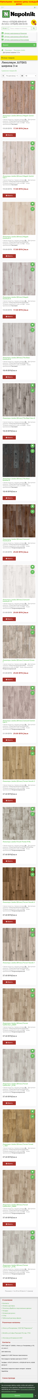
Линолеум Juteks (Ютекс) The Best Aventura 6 (16, 358)
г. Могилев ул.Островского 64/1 (12, 1338)
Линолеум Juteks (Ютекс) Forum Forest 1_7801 (18, 1145)
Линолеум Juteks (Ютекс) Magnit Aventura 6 (15, 298)
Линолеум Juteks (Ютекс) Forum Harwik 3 (19, 781)
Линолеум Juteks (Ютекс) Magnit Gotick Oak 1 (18, 177)
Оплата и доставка (9, 1306)
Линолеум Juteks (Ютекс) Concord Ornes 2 (18, 661)
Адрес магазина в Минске (15, 33)
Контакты (6, 1303)
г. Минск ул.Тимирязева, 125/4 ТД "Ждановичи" (17, 1328)
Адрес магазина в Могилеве (16, 40)
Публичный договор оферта (12, 1318)
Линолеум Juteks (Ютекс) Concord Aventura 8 (16, 540)
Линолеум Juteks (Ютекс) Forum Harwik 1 (19, 963)
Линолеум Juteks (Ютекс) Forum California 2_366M (15, 1024)
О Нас (4, 1315)
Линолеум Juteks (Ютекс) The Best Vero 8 (19, 418)
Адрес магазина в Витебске (16, 36)
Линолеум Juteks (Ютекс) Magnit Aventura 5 (15, 237)
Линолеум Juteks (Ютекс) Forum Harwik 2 (19, 902)
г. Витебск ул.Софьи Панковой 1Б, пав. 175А (16, 1333)
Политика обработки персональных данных (17, 1308)
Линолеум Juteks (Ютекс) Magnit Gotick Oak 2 (18, 116)
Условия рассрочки (9, 1313)
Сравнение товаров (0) (9, 71)
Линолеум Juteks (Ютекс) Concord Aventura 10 (16, 600)
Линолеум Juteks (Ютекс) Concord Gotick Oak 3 (19, 721)
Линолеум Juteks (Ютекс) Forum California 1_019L (15, 1084)
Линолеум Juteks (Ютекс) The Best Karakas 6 (16, 479)
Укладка (5, 1310)
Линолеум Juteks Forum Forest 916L (17, 842)
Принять (17, 1395)
